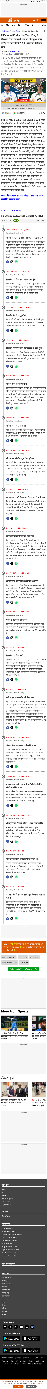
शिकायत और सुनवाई (7, 1198)
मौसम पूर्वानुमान (6, 1216)
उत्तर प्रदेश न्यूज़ (6, 1277)
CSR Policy (40, 1361)
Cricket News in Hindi (9, 1240)
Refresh (40, 220)
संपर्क (3, 1189)
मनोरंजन (26, 25)
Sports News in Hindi (9, 1237)
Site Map (5, 1361)
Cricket (22, 947)
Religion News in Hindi (9, 1247)
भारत (13, 25)
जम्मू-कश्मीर (5, 1311)
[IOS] (31, 1)
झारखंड (4, 1314)
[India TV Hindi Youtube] (39, 1)
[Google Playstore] (11, 1338)
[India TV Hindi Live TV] (43, 20)
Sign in (43, 1)
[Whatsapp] (40, 113)
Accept (18, 1386)
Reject (31, 1386)
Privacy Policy (28, 1361)
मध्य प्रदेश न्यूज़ (6, 1290)
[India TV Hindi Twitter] (37, 1)
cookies (39, 1383)
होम (2, 25)
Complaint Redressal (12, 1364)
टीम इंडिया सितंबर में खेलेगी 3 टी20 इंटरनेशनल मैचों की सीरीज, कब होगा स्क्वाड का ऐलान (14, 1036)
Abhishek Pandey (16, 51)
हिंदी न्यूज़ (13, 944)
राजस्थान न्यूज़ (6, 1296)
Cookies (5, 1381)
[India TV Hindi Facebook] (36, 1)
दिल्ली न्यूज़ (5, 1280)
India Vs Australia (8, 957)
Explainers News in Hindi (10, 1250)
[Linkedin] (27, 1327)
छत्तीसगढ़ (4, 1308)
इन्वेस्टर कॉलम (6, 1202)
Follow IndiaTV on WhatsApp (22, 969)
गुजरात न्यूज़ (5, 1299)
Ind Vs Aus (23, 957)
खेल (32, 25)
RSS (24, 1364)
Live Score (24, 962)
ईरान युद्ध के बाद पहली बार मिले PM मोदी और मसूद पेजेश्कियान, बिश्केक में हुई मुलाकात (13, 1102)
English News (6, 1205)
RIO (29, 1364)
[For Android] (11, 1350)
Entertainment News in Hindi (12, 1234)
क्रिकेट (18, 31)
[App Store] (31, 1338)
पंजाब (3, 1302)
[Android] (33, 1)
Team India (34, 957)
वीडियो (7, 25)
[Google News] (6, 113)
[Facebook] (7, 261)
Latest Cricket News (11, 210)
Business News (7, 1244)
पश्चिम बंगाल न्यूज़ (6, 1284)
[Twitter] (11, 261)
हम (2, 1192)
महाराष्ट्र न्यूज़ (5, 1293)
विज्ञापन (4, 1195)
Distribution (38, 1364)
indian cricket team (9, 962)
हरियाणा (4, 1305)
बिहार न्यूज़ (4, 1287)
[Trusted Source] (18, 113)
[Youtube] (21, 1327)
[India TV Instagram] (16, 1327)
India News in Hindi (8, 1228)
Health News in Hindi (9, 1253)
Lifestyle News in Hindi (10, 1256)
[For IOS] (31, 1350)
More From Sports (14, 1011)
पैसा (38, 25)
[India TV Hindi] (13, 20)
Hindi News (5, 31)
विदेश (19, 25)
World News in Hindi (9, 1231)
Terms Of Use (16, 1361)
